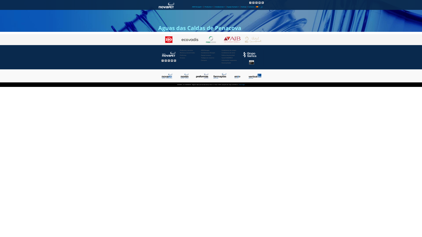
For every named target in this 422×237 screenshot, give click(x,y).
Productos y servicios (186, 50)
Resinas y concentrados (187, 53)
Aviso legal (242, 84)
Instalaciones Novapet (208, 53)
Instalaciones (219, 6)
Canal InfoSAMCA (227, 58)
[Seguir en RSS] (263, 3)
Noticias (243, 6)
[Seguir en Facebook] (250, 3)
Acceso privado (226, 63)
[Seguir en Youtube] (259, 3)
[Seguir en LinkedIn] (256, 3)
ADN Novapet (196, 6)
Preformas (183, 55)
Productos (208, 6)
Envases (182, 58)
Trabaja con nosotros (207, 58)
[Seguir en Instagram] (253, 3)
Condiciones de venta (228, 53)
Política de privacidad (228, 55)
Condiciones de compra (229, 50)
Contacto (251, 6)
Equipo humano (232, 6)
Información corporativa (229, 60)
